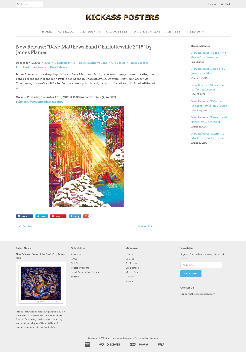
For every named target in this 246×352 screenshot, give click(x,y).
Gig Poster (118, 62)
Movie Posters (147, 31)
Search (75, 276)
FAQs (74, 259)
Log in (212, 4)
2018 (47, 62)
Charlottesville (64, 62)
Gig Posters (117, 31)
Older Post (26, 226)
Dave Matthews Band (93, 62)
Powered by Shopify (146, 338)
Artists (174, 31)
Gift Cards (77, 263)
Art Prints (90, 31)
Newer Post (146, 226)
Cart (227, 4)
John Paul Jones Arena (31, 67)
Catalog (66, 31)
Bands (196, 31)
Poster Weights (80, 267)
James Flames (138, 62)
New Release (58, 67)
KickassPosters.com (121, 338)
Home (47, 31)
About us (76, 254)
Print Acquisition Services (86, 272)
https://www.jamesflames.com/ (40, 101)
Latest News (23, 248)
